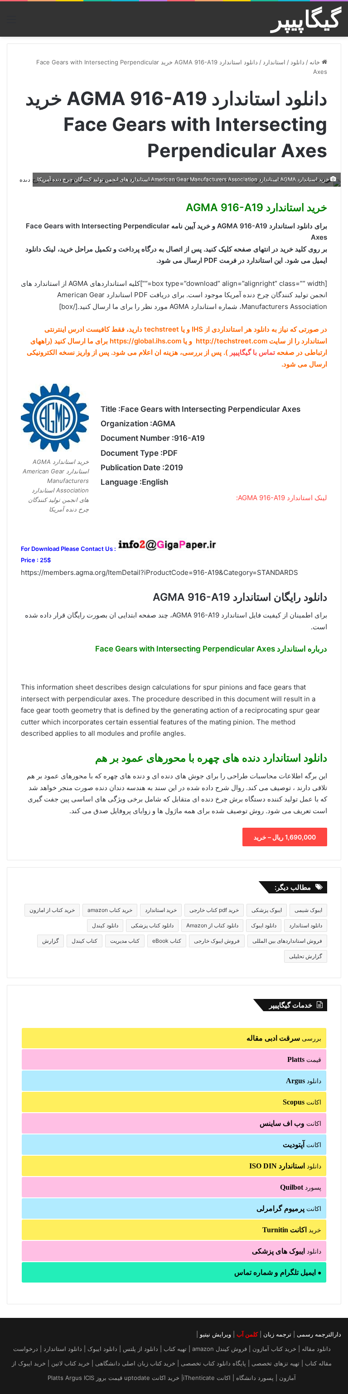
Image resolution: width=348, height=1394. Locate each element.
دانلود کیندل (105, 925)
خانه (315, 62)
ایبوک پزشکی (266, 910)
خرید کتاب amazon (109, 910)
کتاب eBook (166, 940)
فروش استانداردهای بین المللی (287, 940)
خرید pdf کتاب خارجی (214, 910)
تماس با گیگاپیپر (252, 352)
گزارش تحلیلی (305, 956)
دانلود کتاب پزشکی (152, 925)
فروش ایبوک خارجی (217, 940)
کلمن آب (247, 1334)
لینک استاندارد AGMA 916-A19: (281, 497)
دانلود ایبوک (263, 925)
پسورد (300, 1187)
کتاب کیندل (84, 940)
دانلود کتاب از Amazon (212, 925)
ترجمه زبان (277, 1334)
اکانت (302, 1102)
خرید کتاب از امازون (52, 910)
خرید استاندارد (161, 910)
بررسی (283, 1038)
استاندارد (274, 62)
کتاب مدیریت (125, 940)
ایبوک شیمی (308, 910)
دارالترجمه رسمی (319, 1334)
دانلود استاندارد (305, 925)
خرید (291, 1230)
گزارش (50, 940)
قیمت (304, 1059)
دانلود (297, 62)
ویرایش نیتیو (215, 1334)
